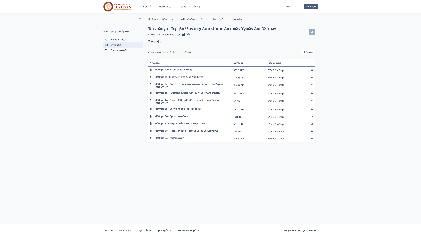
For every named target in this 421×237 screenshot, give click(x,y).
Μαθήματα (165, 6)
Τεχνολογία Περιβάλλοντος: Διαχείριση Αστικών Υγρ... (199, 19)
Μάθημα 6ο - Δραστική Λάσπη (172, 116)
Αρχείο (155, 62)
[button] (292, 7)
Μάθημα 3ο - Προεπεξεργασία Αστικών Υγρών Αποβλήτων (187, 93)
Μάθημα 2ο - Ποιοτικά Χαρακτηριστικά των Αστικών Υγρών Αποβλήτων (189, 85)
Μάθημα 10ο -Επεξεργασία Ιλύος (173, 69)
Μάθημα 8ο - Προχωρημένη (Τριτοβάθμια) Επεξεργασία (186, 130)
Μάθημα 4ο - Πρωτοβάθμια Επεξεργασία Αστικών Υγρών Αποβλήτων (187, 101)
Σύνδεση (311, 6)
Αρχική (147, 6)
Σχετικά (109, 230)
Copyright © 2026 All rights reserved (299, 230)
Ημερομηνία (274, 62)
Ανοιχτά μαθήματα (183, 52)
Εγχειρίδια (144, 230)
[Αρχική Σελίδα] (117, 7)
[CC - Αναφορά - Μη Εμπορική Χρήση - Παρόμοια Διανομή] (188, 35)
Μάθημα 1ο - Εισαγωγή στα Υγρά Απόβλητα (179, 77)
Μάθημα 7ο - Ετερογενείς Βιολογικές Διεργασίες (182, 123)
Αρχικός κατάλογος (158, 52)
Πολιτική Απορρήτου (188, 230)
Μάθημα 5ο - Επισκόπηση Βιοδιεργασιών (178, 108)
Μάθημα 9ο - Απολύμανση (169, 138)
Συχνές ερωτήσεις (189, 6)
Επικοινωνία (126, 230)
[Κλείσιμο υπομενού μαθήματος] (140, 19)
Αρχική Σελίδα (159, 19)
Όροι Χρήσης (163, 230)
